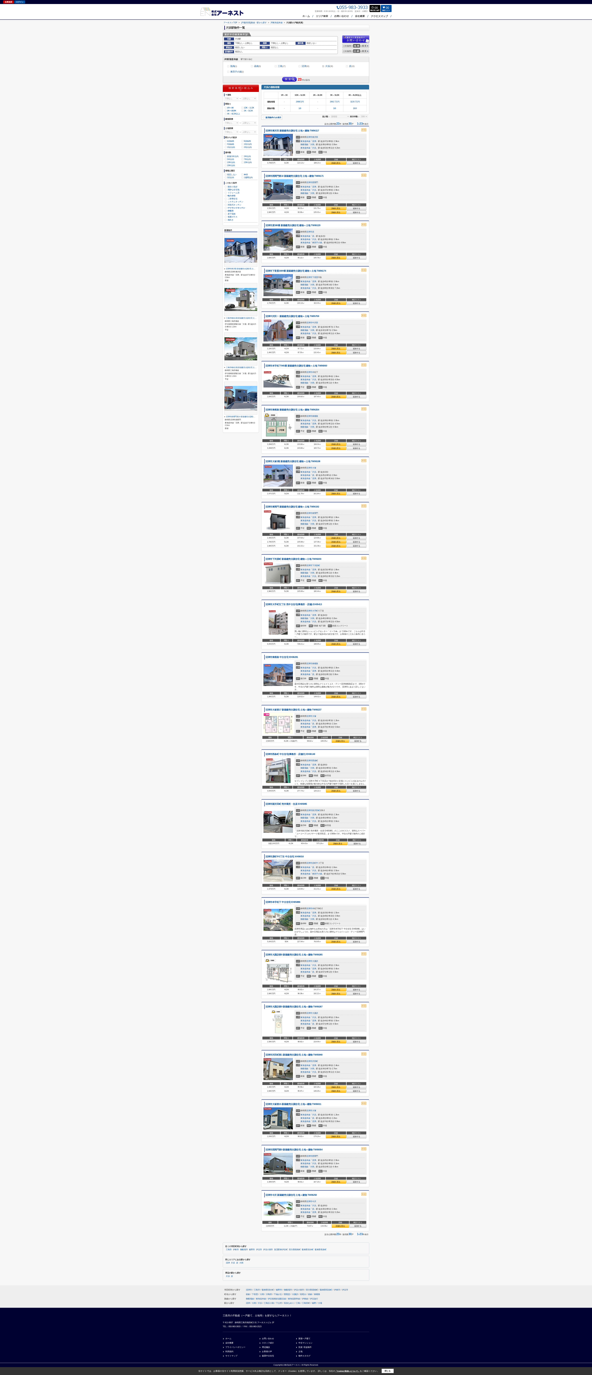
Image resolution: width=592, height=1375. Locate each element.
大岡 (312, 144)
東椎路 (315, 416)
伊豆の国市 (268, 1250)
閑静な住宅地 (233, 189)
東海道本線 (305, 141)
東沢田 (315, 137)
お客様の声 (267, 1351)
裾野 (314, 1303)
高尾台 (303, 1294)
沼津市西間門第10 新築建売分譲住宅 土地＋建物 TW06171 (294, 176)
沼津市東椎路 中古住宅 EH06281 (281, 657)
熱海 (233, 66)
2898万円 (300, 102)
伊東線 (305, 1299)
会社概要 (229, 1343)
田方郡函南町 (295, 1250)
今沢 (314, 1201)
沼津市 (309, 137)
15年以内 (248, 162)
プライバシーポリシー (235, 1347)
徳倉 (248, 1294)
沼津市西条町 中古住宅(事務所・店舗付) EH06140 (290, 754)
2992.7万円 (334, 102)
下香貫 (315, 277)
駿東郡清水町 (308, 1250)
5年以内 (230, 159)
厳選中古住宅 (268, 1356)
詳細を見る (335, 163)
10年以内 (231, 162)
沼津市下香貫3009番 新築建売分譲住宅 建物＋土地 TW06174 (295, 271)
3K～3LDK (248, 111)
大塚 (314, 468)
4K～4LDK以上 (233, 114)
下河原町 (316, 565)
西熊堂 (287, 1294)
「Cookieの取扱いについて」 (347, 1371)
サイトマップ (231, 1356)
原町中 (315, 863)
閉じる (388, 1371)
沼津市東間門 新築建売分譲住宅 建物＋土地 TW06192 (292, 506)
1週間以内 (248, 177)
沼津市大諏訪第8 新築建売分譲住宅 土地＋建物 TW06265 (293, 954)
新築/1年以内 (232, 156)
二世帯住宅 (232, 199)
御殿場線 (304, 144)
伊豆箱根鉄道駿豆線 (277, 1299)
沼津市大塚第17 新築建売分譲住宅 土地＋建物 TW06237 (293, 709)
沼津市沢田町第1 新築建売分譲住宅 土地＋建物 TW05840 (293, 1055)
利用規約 (229, 1351)
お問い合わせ (268, 1338)
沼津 (305, 66)
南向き (230, 220)
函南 (257, 66)
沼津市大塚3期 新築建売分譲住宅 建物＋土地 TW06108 (292, 461)
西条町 (315, 760)
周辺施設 (266, 1347)
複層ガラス (232, 217)
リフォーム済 (233, 193)
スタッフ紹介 (268, 1343)
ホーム (228, 1338)
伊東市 (236, 1250)
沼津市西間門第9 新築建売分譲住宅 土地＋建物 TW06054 (293, 1149)
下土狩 (279, 1303)
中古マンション (305, 1343)
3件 (334, 108)
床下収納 (231, 214)
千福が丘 (278, 1294)
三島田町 (306, 1303)
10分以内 (248, 144)
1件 (299, 108)
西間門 (315, 182)
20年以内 (231, 165)
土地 (300, 1351)
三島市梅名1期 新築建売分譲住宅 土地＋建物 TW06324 (248, 318)
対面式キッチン (234, 205)
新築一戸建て (304, 1338)
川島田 (269, 1294)
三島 (282, 66)
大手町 (315, 611)
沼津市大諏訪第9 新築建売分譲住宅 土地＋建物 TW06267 (293, 1006)
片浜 (329, 66)
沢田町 (315, 1061)
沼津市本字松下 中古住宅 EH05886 (282, 902)
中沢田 (315, 322)
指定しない (232, 174)
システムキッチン (235, 202)
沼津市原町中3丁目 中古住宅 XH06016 (284, 856)
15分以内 (231, 147)
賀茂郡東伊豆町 (281, 1250)
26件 (355, 108)
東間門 (315, 513)
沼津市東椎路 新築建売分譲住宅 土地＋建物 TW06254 (292, 409)
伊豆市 (259, 1250)
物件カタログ (304, 1356)
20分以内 (248, 147)
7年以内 (247, 159)
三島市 (229, 1250)
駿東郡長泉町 (321, 1250)
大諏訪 (315, 961)
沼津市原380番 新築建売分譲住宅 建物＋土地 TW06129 (292, 225)
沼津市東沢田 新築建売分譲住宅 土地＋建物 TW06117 (292, 130)
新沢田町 (316, 810)
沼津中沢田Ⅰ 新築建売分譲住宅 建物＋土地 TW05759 (292, 316)
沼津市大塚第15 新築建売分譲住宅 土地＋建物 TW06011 (293, 1104)
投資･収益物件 (305, 1347)
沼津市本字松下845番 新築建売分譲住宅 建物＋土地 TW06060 (296, 365)
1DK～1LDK (249, 108)
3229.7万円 (355, 102)
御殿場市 (244, 1250)
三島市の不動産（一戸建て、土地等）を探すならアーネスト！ (257, 1315)
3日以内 (230, 177)
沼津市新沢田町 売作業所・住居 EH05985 (286, 804)
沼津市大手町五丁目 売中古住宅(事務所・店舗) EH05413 (293, 604)
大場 (320, 1303)
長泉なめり (289, 1303)
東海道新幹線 (294, 1299)
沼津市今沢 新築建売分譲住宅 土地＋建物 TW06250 (291, 1195)
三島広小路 (269, 1303)
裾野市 (252, 1250)
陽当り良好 (232, 187)
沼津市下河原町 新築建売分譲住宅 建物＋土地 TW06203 (293, 559)
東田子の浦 (237, 71)
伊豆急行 (314, 1299)
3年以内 (247, 156)
